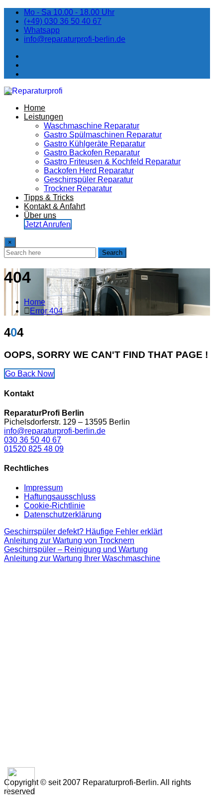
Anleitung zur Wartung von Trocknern (69, 540)
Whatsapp (42, 30)
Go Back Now (29, 373)
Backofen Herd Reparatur (89, 170)
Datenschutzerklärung (63, 514)
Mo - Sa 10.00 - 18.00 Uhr (69, 12)
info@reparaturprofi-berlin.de (74, 39)
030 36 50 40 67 (32, 440)
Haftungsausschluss (60, 496)
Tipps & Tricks (49, 197)
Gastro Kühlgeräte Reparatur (94, 143)
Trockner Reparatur (78, 188)
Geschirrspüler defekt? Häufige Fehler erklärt (83, 531)
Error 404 (46, 311)
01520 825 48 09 (34, 449)
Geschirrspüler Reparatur (88, 179)
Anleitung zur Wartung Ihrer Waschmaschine (82, 558)
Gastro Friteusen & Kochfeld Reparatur (112, 161)
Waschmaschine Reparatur (91, 125)
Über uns (40, 215)
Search (112, 252)
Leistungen (43, 117)
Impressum (43, 487)
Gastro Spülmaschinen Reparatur (103, 134)
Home (34, 108)
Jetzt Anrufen (48, 224)
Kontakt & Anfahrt (54, 206)
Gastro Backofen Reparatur (92, 152)
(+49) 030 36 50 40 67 (63, 21)
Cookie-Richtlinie (54, 505)
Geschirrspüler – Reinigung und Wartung (76, 549)
